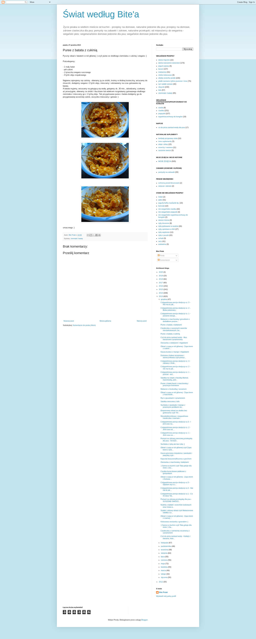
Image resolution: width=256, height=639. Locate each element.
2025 (161, 272)
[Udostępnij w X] (93, 235)
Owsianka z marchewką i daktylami (175, 462)
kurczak (161, 206)
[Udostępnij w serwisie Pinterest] (99, 235)
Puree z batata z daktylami (171, 325)
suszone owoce (164, 150)
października (166, 546)
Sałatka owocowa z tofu (170, 401)
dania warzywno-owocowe (169, 63)
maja (163, 564)
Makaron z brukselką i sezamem (174, 389)
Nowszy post (69, 321)
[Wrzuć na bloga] (90, 235)
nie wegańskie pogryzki (167, 212)
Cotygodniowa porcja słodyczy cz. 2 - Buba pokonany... (175, 309)
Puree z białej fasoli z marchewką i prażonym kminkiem (174, 384)
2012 (161, 582)
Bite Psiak (163, 592)
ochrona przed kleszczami (168, 183)
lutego (163, 574)
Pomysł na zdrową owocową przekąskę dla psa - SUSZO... (176, 439)
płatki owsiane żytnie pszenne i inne (172, 81)
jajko (160, 200)
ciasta (160, 108)
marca (163, 570)
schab (160, 238)
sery (160, 241)
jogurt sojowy (163, 66)
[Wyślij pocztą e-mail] (88, 235)
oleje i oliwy (163, 144)
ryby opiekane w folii (166, 229)
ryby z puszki (163, 235)
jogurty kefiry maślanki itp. (168, 203)
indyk (160, 197)
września (165, 550)
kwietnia (164, 567)
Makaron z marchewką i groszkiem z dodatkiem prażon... (175, 320)
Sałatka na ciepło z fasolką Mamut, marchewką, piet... (174, 379)
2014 (161, 293)
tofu (159, 90)
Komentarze (165, 260)
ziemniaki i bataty (77, 238)
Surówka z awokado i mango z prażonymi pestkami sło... (173, 406)
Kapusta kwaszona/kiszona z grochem (176, 459)
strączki (161, 87)
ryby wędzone (164, 232)
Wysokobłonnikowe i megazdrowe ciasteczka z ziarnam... (174, 417)
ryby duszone (163, 223)
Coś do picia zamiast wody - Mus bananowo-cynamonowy (174, 338)
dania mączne (164, 60)
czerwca (164, 560)
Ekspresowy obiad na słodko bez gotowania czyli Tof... (174, 412)
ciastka (161, 111)
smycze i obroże (164, 186)
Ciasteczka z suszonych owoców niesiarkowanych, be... (174, 329)
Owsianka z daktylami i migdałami (174, 343)
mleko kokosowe (165, 75)
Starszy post (142, 321)
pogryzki (161, 114)
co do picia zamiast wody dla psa (171, 127)
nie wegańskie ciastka (167, 209)
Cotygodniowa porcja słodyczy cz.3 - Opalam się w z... (175, 483)
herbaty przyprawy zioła (167, 138)
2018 (161, 279)
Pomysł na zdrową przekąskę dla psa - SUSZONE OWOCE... (176, 500)
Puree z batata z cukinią (170, 334)
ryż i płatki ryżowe (165, 84)
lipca (163, 557)
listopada (165, 543)
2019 (161, 276)
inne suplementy (165, 141)
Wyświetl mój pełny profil (166, 596)
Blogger (144, 620)
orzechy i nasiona (165, 147)
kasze (160, 69)
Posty (162, 256)
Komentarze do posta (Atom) (84, 325)
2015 (161, 289)
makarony (162, 72)
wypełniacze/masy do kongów (170, 117)
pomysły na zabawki (166, 172)
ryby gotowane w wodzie (168, 226)
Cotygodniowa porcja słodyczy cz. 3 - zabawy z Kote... (175, 362)
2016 (161, 286)
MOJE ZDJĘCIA (164, 161)
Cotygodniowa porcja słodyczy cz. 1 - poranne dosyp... (175, 315)
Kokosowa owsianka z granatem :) (174, 522)
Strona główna (105, 321)
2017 (161, 283)
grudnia (164, 299)
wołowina (162, 244)
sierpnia (164, 553)
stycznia (164, 577)
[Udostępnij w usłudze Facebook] (96, 235)
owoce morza (163, 220)
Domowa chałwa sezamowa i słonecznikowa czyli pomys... (173, 356)
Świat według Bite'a (101, 14)
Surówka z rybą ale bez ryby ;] (173, 444)
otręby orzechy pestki (166, 78)
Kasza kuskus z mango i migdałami (175, 352)
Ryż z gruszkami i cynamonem (173, 398)
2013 (161, 296)
